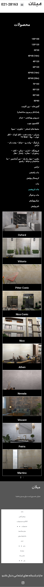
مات (37, 184)
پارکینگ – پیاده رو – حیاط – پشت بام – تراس (23, 143)
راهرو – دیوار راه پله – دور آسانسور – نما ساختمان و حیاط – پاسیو (22, 160)
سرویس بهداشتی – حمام (29, 118)
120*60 (36, 67)
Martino (22, 472)
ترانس (36, 167)
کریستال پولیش (33, 178)
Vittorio (22, 261)
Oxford (22, 235)
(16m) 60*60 (33, 73)
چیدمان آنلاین (22, 517)
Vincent (22, 420)
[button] (22, 5)
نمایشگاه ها (22, 531)
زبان (24, 561)
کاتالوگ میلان (22, 536)
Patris (22, 446)
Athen (22, 367)
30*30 (36, 50)
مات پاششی (34, 172)
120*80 (36, 89)
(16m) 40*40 (33, 56)
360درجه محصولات (22, 521)
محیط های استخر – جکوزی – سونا (25, 129)
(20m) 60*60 (33, 78)
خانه (22, 512)
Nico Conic (22, 314)
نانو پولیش (35, 206)
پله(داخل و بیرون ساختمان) (28, 112)
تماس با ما (22, 556)
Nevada (22, 393)
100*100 (35, 39)
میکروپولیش (34, 200)
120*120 (35, 44)
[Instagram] (23, 583)
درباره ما (22, 551)
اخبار (22, 541)
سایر (24, 546)
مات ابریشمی (33, 189)
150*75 (36, 84)
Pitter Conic (22, 287)
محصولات (24, 526)
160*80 (36, 95)
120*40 (36, 61)
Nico (22, 340)
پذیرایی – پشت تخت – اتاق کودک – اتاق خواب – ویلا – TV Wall (23, 135)
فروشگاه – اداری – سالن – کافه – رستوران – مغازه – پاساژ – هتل (25, 152)
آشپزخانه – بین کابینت (30, 106)
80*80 (36, 101)
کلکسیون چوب (33, 123)
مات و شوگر (34, 195)
